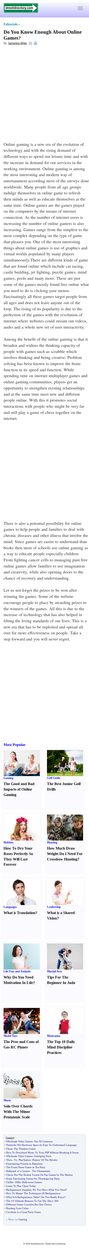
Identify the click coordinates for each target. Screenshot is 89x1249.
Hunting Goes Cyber (17, 1208)
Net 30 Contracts (43, 1141)
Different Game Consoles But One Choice (29, 1204)
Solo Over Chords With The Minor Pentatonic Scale (18, 1111)
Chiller (10, 1182)
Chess (9, 1148)
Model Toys (11, 1036)
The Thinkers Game (25, 1148)
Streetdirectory (37, 1244)
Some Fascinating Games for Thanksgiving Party (33, 1178)
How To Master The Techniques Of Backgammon (33, 1193)
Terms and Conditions (56, 1244)
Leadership (54, 907)
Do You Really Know (53, 1197)
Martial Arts (54, 971)
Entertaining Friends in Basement (24, 1163)
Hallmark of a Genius (18, 1171)
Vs (15, 1159)
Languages (10, 907)
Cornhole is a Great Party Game (23, 1212)
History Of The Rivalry (45, 1159)
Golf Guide (53, 778)
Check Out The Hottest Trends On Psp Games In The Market (39, 1174)
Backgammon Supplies (18, 1189)
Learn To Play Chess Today (21, 1186)
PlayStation (25, 1159)
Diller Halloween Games (28, 1182)
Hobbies (9, 842)
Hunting (52, 842)
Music (7, 1100)
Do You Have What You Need (49, 1189)
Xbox (9, 1159)
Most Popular (15, 745)
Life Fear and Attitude (17, 971)
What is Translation (19, 913)
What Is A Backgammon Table (22, 1197)
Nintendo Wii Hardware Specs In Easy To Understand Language (41, 1145)
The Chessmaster (41, 1171)
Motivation (53, 1036)
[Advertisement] (44, 94)
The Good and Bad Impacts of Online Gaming (19, 789)
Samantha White (17, 43)
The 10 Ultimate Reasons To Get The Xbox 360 (32, 1200)
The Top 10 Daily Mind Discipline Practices (61, 1047)
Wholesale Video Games (19, 1141)
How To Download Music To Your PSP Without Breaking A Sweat (42, 1152)
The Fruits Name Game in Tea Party (25, 1167)
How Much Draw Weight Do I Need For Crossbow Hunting (65, 853)
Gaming (8, 778)
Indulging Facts (42, 1156)
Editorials (11, 24)
